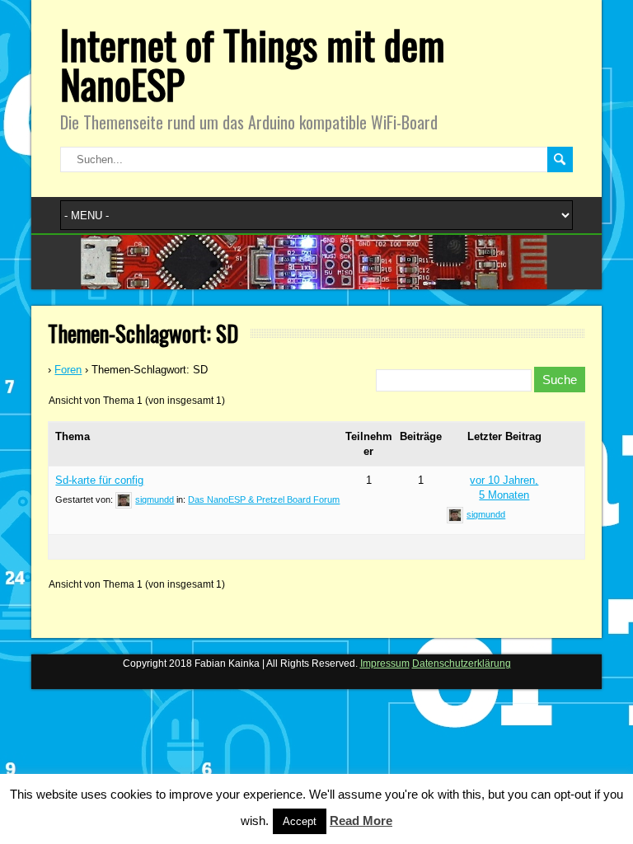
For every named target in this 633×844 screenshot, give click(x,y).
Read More (361, 821)
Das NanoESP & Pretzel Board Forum (264, 499)
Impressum (385, 663)
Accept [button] (299, 821)
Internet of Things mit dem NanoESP (252, 64)
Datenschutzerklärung (461, 663)
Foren (68, 369)
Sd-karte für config (99, 480)
